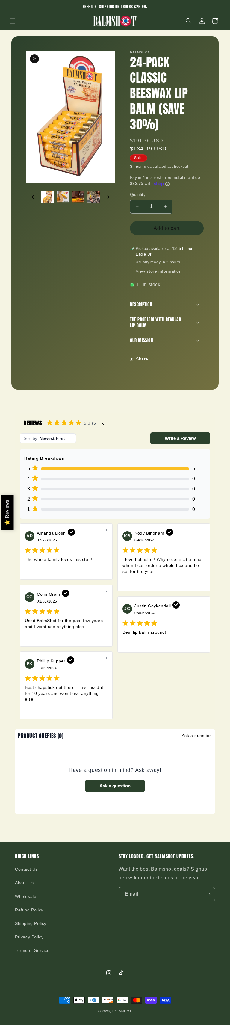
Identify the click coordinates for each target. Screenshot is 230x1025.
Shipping (138, 166)
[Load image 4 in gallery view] (93, 197)
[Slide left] (33, 197)
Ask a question (197, 735)
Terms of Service (32, 950)
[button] (12, 21)
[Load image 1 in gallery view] (47, 197)
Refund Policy (29, 910)
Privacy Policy (29, 937)
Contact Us (26, 869)
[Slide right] (108, 197)
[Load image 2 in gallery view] (63, 197)
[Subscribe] (208, 894)
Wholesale (25, 896)
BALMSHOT (122, 1011)
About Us (24, 882)
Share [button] (142, 359)
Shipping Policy (30, 923)
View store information (159, 271)
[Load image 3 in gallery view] (78, 197)
